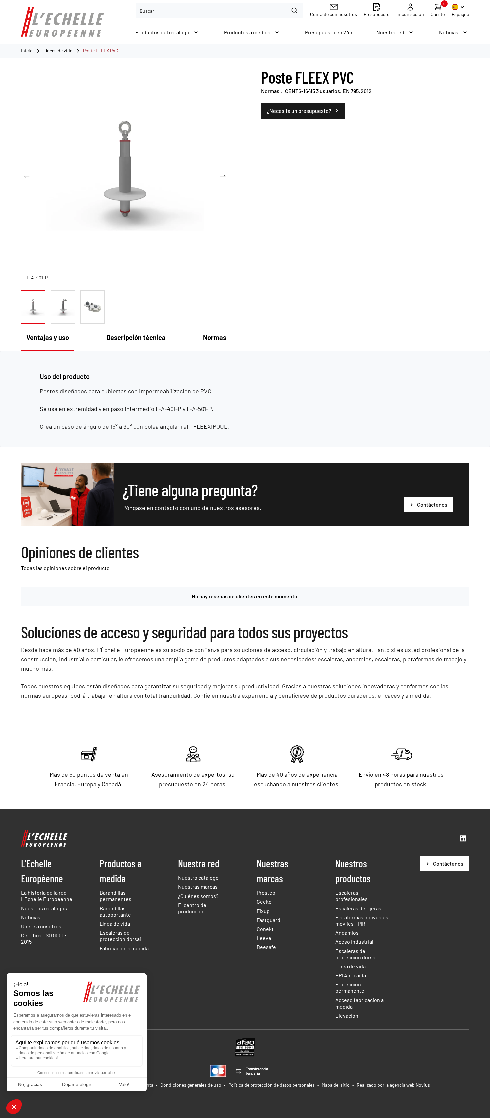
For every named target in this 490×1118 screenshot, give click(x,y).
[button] (33, 307)
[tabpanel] (245, 401)
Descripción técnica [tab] (136, 337)
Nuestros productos (353, 870)
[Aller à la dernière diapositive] (27, 176)
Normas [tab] (214, 337)
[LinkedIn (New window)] (463, 838)
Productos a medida (121, 870)
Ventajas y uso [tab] (47, 337)
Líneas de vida (57, 50)
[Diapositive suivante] (223, 176)
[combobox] (219, 10)
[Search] (295, 10)
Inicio (27, 50)
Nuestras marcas (272, 870)
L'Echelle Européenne (42, 870)
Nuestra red (198, 863)
